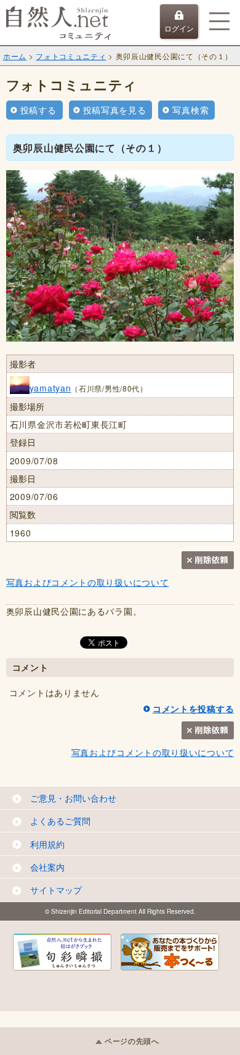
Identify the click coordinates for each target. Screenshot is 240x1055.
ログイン (179, 28)
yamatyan (50, 388)
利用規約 (47, 844)
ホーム (14, 56)
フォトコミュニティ (71, 56)
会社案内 (47, 867)
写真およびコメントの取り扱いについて (87, 582)
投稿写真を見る (114, 110)
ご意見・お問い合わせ (73, 798)
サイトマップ (56, 890)
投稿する (38, 110)
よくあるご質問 (60, 821)
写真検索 (190, 110)
